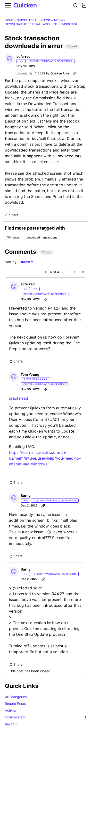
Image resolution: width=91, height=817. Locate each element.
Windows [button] (13, 237)
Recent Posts (15, 703)
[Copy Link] (75, 73)
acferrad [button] (24, 56)
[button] (10, 59)
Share (11, 215)
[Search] (75, 5)
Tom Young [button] (30, 374)
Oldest (25, 262)
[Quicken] (25, 5)
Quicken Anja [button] (59, 73)
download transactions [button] (41, 237)
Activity (11, 710)
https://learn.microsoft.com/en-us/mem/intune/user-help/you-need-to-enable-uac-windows (45, 458)
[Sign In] (84, 5)
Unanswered (45, 717)
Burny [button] (26, 495)
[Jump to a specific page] (82, 272)
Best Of (11, 724)
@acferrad (18, 398)
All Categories (16, 697)
